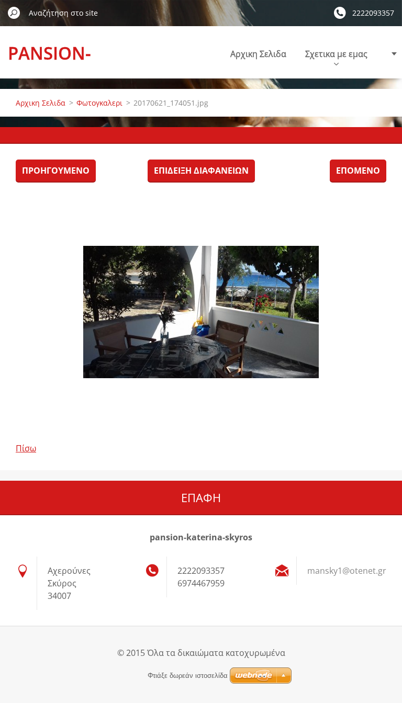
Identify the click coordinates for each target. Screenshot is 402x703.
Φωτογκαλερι (99, 103)
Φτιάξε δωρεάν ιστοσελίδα (188, 675)
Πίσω (26, 448)
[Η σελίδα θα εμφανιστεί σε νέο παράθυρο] (201, 311)
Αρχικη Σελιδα (258, 54)
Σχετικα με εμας (336, 54)
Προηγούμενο (56, 170)
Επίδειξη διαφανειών (201, 170)
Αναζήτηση (14, 12)
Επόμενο (358, 170)
